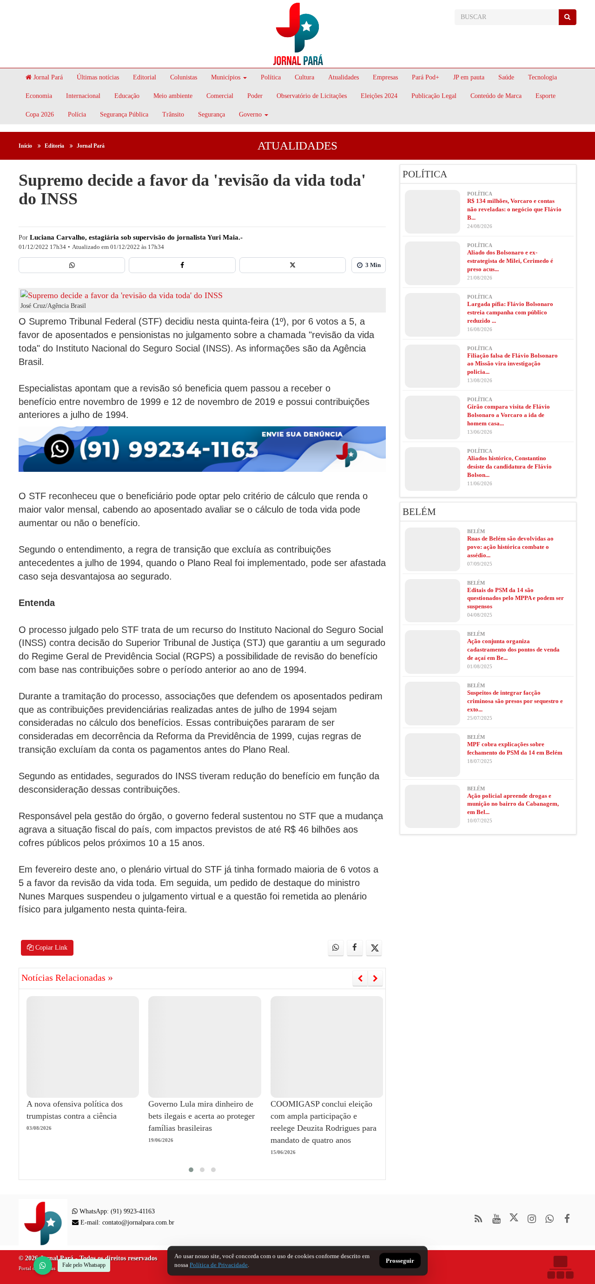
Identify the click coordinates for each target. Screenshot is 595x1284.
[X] (292, 265)
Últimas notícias (98, 77)
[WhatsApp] (42, 1265)
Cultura (304, 77)
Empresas (385, 77)
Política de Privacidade (219, 1264)
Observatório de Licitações (312, 95)
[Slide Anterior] (360, 978)
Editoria (54, 146)
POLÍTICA (425, 174)
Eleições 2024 (379, 95)
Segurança (211, 114)
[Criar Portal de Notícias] (560, 1267)
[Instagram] (531, 1219)
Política (271, 77)
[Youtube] (496, 1219)
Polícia (77, 114)
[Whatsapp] (72, 265)
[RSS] (478, 1219)
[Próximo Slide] (375, 978)
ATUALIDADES (297, 145)
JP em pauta (468, 77)
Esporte (545, 95)
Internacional (83, 95)
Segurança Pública (124, 114)
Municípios (225, 77)
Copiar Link (50, 947)
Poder (255, 95)
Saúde (506, 77)
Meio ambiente (172, 95)
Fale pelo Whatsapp (84, 1265)
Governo (250, 114)
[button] (191, 1169)
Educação (126, 95)
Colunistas (183, 77)
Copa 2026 (40, 114)
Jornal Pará (47, 77)
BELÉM (419, 511)
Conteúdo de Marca (496, 95)
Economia (39, 95)
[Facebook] (182, 265)
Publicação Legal (433, 95)
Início (25, 146)
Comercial (219, 95)
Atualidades (343, 77)
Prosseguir (400, 1261)
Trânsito (173, 114)
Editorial (144, 77)
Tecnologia (542, 77)
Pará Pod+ (425, 77)
